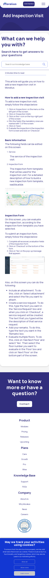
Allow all (24, 562)
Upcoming (24, 442)
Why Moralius (24, 504)
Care (24, 454)
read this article (16, 184)
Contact (24, 403)
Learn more (24, 573)
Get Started (29, 4)
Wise (24, 469)
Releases (24, 436)
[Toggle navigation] (43, 3)
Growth (24, 459)
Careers (24, 514)
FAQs (24, 486)
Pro (24, 464)
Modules (24, 426)
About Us (24, 499)
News (24, 509)
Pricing (24, 431)
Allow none (25, 567)
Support (24, 481)
